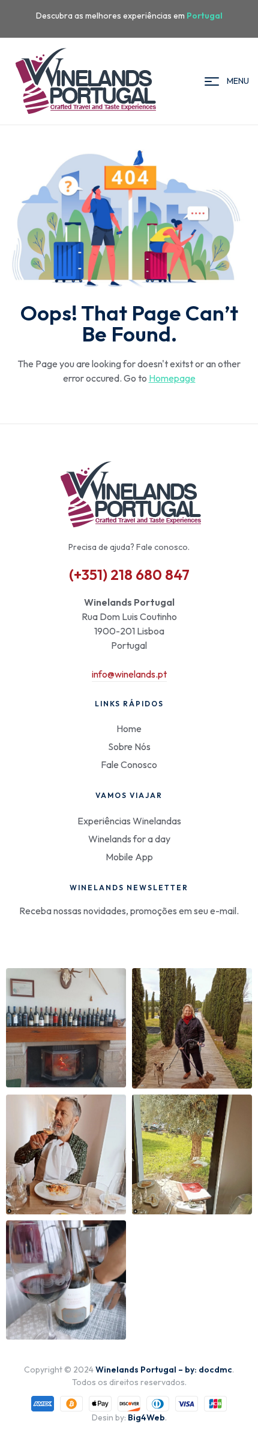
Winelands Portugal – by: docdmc (163, 1369)
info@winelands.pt (129, 674)
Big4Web (146, 1417)
